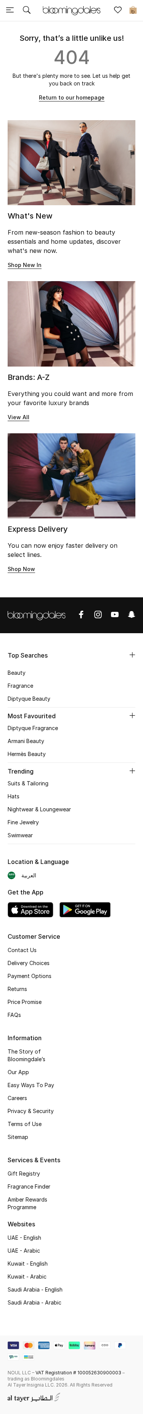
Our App (18, 1072)
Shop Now (21, 569)
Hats (13, 796)
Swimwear (20, 835)
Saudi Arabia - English (35, 1289)
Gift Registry (24, 1173)
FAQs (14, 1015)
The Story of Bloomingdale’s (26, 1055)
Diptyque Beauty (29, 698)
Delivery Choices (29, 963)
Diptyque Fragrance (33, 728)
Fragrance (20, 685)
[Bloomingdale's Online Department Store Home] (72, 10)
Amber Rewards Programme (27, 1203)
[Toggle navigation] (10, 10)
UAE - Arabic (24, 1250)
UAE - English (24, 1237)
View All (18, 417)
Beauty (17, 672)
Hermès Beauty (27, 754)
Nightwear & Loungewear (39, 809)
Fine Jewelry (23, 822)
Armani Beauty (26, 741)
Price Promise (25, 1002)
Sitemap (18, 1137)
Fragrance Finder (29, 1186)
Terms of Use (25, 1124)
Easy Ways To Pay (31, 1085)
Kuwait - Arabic (27, 1276)
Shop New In (25, 265)
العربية (28, 875)
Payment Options (29, 976)
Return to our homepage (71, 97)
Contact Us (22, 950)
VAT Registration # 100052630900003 (78, 1372)
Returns (17, 989)
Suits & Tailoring (28, 783)
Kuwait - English (28, 1263)
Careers (17, 1098)
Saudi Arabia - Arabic (34, 1302)
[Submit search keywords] (27, 10)
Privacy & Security (31, 1111)
